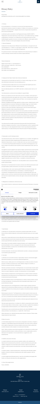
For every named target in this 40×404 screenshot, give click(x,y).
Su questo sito (35, 391)
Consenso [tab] (7, 192)
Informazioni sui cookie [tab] (33, 192)
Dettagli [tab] (20, 192)
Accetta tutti (32, 213)
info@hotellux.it (21, 391)
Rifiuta (7, 213)
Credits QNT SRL (24, 396)
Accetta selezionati (20, 213)
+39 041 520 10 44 (5, 391)
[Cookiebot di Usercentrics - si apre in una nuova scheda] (34, 189)
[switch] (15, 209)
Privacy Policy (16, 396)
